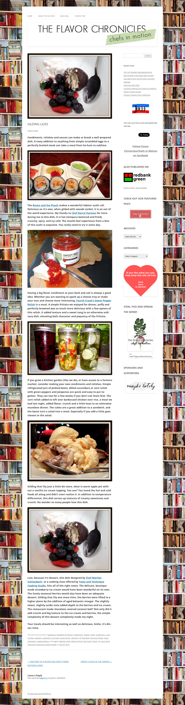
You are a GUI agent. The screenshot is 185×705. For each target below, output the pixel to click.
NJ (80, 638)
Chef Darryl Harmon (84, 213)
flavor (95, 641)
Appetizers (51, 635)
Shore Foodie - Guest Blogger (135, 188)
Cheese (87, 635)
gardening (47, 638)
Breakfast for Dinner (65, 635)
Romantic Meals (96, 638)
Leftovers (75, 638)
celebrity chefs (64, 641)
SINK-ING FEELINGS (131, 85)
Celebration (78, 635)
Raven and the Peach (45, 205)
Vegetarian (31, 641)
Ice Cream (55, 638)
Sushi (106, 638)
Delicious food (77, 641)
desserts (38, 638)
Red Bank (86, 638)
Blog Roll (64, 16)
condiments (100, 635)
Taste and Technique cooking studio (41, 644)
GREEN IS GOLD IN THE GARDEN (96, 661)
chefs (92, 635)
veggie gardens (43, 641)
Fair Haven (87, 641)
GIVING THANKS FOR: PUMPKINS (137, 95)
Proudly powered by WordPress (39, 694)
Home (29, 16)
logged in (43, 678)
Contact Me (80, 16)
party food (105, 641)
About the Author (46, 16)
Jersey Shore (65, 638)
